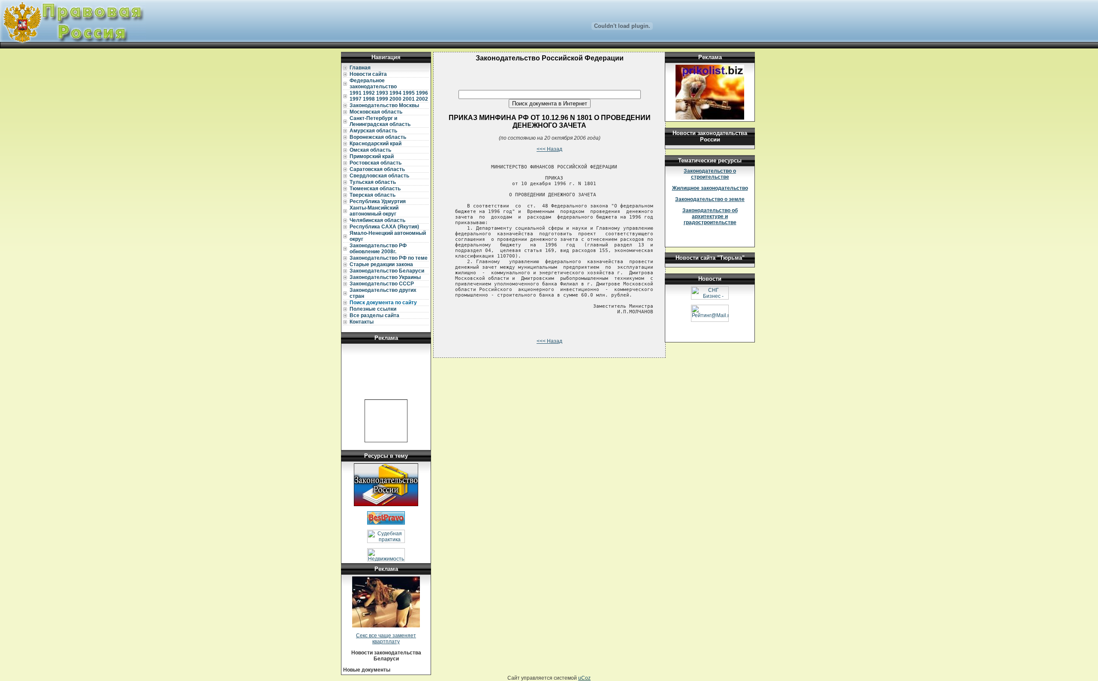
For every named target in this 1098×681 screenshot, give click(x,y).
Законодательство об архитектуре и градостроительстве (710, 216)
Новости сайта (368, 74)
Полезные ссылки (373, 309)
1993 (382, 93)
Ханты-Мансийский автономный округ (374, 211)
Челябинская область (377, 220)
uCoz (584, 678)
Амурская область (373, 131)
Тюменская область (375, 189)
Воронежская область (378, 137)
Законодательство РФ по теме (389, 258)
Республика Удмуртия (378, 201)
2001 (409, 99)
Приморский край (372, 156)
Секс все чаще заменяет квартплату (386, 639)
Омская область (370, 150)
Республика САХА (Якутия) (384, 227)
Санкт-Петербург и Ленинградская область (380, 121)
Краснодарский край (375, 144)
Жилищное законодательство (710, 188)
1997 (356, 99)
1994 (395, 93)
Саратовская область (377, 169)
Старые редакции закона (381, 264)
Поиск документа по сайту (383, 303)
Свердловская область (379, 176)
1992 (369, 93)
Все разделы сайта (374, 315)
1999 (382, 99)
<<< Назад (549, 149)
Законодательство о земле (710, 199)
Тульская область (373, 182)
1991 (356, 93)
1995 (409, 93)
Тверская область (372, 195)
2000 (395, 99)
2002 (422, 99)
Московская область (376, 112)
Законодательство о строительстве (710, 174)
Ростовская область (375, 163)
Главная (360, 68)
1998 (369, 99)
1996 (422, 93)
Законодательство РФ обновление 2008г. (378, 249)
